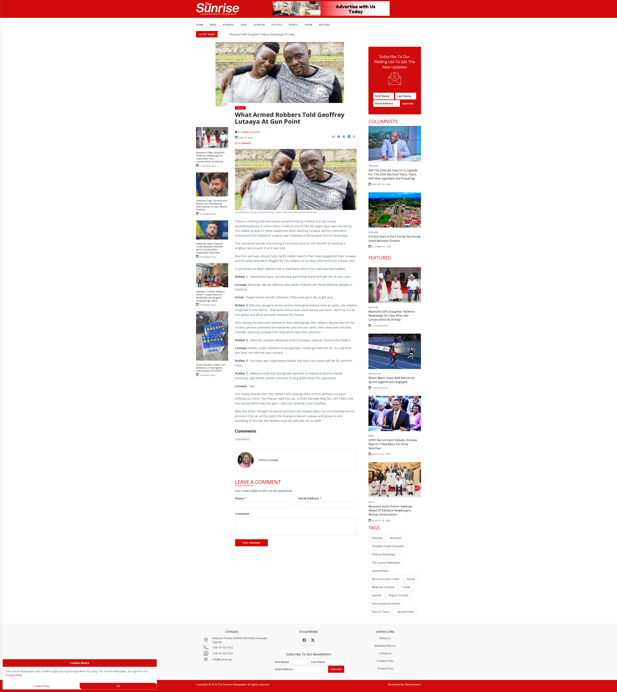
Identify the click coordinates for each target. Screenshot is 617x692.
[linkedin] (349, 136)
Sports (293, 24)
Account (324, 24)
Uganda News (380, 570)
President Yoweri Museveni (388, 546)
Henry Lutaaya (251, 132)
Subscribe (408, 103)
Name (240, 498)
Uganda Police (405, 611)
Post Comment (251, 542)
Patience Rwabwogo (384, 554)
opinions (259, 24)
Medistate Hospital (383, 587)
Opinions (373, 165)
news (213, 24)
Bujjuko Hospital (398, 595)
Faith (371, 502)
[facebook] (338, 136)
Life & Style (374, 373)
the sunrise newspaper (386, 562)
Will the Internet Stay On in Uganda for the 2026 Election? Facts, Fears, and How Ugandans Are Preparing (393, 174)
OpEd (243, 24)
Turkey (406, 587)
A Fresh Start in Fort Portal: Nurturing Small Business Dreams (394, 238)
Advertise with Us (385, 646)
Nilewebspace (413, 684)
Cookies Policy (385, 661)
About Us (385, 638)
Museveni (395, 538)
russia (411, 579)
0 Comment (245, 143)
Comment (242, 514)
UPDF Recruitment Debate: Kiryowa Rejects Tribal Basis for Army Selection (392, 444)
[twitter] (343, 136)
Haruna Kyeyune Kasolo (386, 603)
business (228, 24)
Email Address (310, 498)
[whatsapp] (354, 136)
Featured (377, 538)
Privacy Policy (385, 668)
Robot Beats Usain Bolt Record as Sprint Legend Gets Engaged (391, 380)
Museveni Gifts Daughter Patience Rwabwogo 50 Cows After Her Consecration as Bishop (282, 34)
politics (277, 24)
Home (199, 24)
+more (308, 24)
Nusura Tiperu (380, 611)
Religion (373, 307)
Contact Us (385, 653)
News (371, 435)
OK (118, 686)
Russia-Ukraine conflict (386, 579)
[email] (333, 136)
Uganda (376, 595)
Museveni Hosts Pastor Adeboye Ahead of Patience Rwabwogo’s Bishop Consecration (390, 510)
